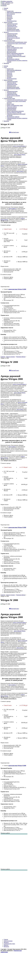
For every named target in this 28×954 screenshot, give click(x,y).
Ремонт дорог (10, 46)
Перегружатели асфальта (13, 30)
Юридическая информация (14, 12)
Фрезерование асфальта (13, 59)
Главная (6, 8)
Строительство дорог (9, 40)
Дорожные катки (11, 28)
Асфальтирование (11, 50)
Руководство (10, 11)
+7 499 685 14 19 (8, 2)
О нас (5, 9)
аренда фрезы (20, 171)
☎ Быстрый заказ (14, 132)
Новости (6, 945)
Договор (9, 19)
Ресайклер (9, 39)
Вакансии (9, 15)
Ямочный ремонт (11, 52)
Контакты (6, 63)
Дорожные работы (12, 49)
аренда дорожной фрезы (19, 146)
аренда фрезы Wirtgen (19, 154)
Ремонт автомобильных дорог (15, 47)
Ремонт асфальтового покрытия (15, 53)
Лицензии (9, 16)
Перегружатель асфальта (13, 38)
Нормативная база (11, 21)
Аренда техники (8, 22)
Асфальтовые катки (12, 26)
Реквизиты (10, 18)
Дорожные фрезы (11, 25)
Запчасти (6, 32)
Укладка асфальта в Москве (14, 54)
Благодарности (11, 14)
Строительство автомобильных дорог (17, 42)
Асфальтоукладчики (12, 23)
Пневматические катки (13, 29)
